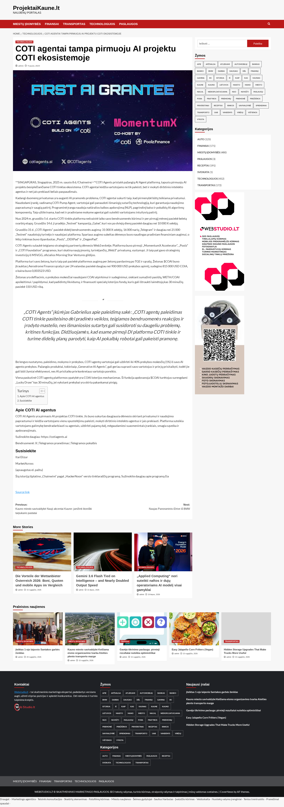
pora (199, 99)
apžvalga (210, 64)
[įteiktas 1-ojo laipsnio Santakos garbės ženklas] (38, 628)
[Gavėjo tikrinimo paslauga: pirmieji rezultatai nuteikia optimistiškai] (142, 628)
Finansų (255, 71)
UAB (216, 112)
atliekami (225, 64)
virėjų (240, 112)
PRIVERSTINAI (203, 105)
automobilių (241, 64)
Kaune (200, 85)
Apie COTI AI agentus (32, 396)
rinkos (230, 105)
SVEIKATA (203, 172)
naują (200, 92)
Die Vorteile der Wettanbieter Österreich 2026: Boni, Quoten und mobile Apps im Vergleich (39, 580)
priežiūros (255, 99)
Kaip (237, 78)
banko (200, 71)
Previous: (53, 508)
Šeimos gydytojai (142, 799)
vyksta (200, 119)
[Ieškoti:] (222, 43)
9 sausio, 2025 (34, 66)
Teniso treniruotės (254, 799)
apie (199, 64)
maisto (236, 85)
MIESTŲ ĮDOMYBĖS (27, 24)
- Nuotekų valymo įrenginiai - (227, 799)
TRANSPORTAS (74, 24)
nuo (234, 92)
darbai (221, 71)
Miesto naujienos (121, 799)
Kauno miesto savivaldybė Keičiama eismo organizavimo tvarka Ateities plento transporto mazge (88, 653)
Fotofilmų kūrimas (99, 799)
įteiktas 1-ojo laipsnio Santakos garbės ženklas (212, 691)
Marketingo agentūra (24, 799)
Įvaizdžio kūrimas (185, 799)
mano (248, 85)
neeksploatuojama (217, 92)
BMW (210, 71)
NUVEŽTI (245, 92)
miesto (258, 85)
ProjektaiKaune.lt (36, 8)
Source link (22, 492)
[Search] (269, 24)
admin (21, 66)
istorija (220, 78)
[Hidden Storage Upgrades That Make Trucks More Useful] (246, 628)
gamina (200, 78)
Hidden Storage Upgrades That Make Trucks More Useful (217, 724)
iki (210, 78)
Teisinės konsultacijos (50, 799)
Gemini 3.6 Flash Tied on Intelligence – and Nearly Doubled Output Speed (102, 580)
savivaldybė (245, 105)
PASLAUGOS (128, 24)
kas (246, 78)
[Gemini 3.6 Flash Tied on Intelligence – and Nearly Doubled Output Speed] (103, 552)
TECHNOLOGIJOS (102, 24)
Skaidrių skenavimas (75, 799)
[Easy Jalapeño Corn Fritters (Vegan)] (194, 628)
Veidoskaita (203, 799)
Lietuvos (224, 85)
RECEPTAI (203, 165)
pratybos (211, 99)
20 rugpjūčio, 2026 (34, 657)
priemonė (240, 99)
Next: (169, 506)
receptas (218, 105)
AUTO (200, 139)
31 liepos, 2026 (93, 590)
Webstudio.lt (21, 691)
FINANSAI (52, 24)
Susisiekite (26, 400)
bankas (256, 64)
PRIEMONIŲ (226, 99)
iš (229, 78)
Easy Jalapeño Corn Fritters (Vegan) (192, 649)
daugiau (233, 71)
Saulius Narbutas (163, 799)
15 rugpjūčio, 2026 (34, 590)
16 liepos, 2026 (154, 594)
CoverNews (226, 791)
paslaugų (258, 92)
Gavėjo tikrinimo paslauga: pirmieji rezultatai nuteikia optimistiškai (223, 710)
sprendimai (261, 105)
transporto (203, 112)
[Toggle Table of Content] (40, 391)
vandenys (227, 112)
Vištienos (252, 112)
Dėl (244, 71)
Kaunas (256, 78)
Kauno (211, 85)
